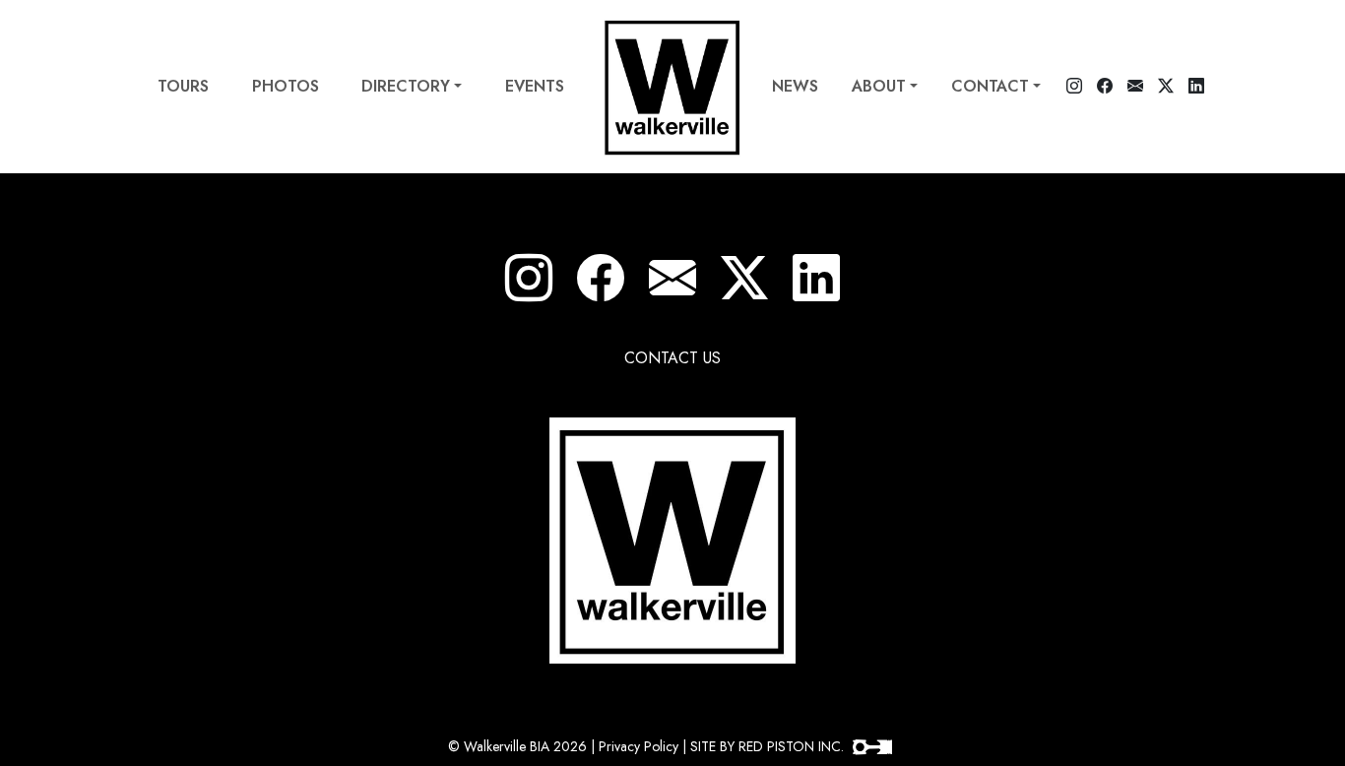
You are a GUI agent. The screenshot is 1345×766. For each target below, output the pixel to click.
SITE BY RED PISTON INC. (769, 746)
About (879, 86)
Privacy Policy (638, 746)
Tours (183, 86)
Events (534, 86)
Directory (405, 86)
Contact (990, 86)
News (795, 86)
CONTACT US (672, 358)
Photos (285, 86)
